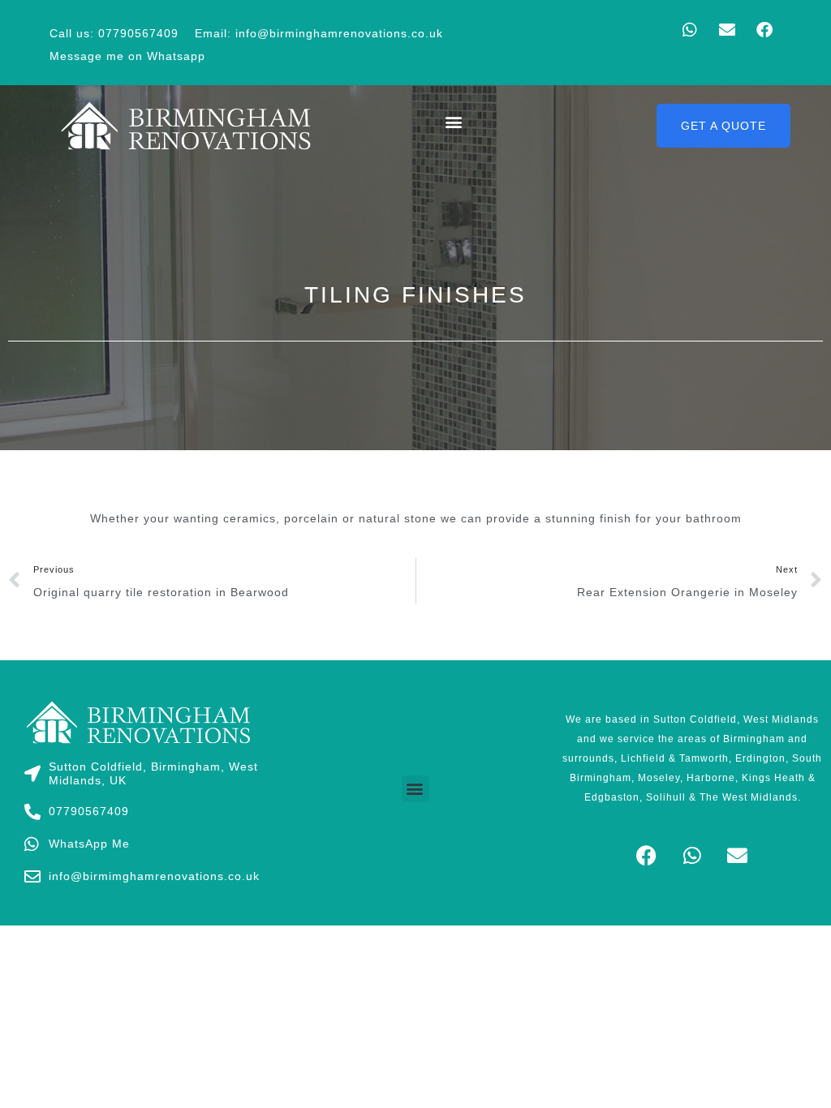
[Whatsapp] (690, 30)
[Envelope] (727, 30)
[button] (453, 121)
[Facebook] (764, 30)
